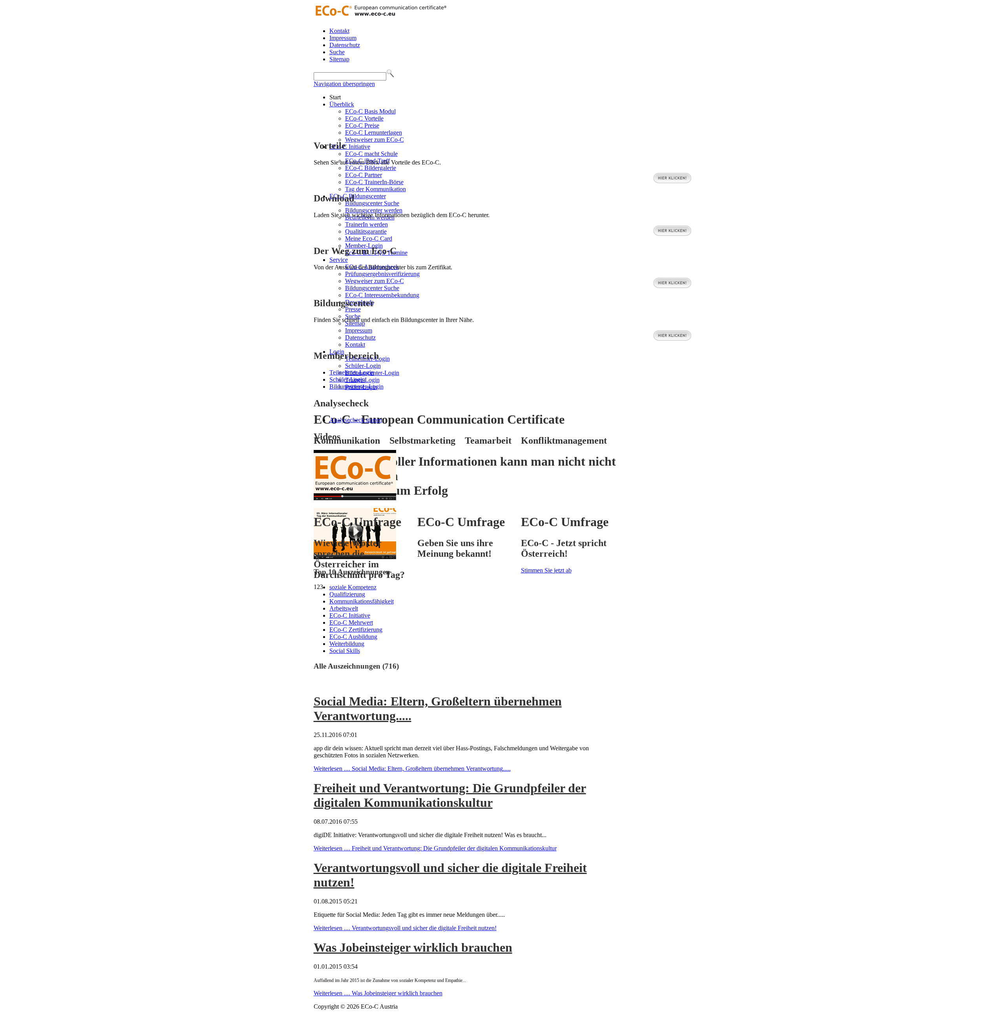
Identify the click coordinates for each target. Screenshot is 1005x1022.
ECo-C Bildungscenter (357, 196)
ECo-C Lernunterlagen (373, 132)
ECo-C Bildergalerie (370, 168)
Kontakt (339, 30)
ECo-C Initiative (349, 146)
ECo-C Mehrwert (351, 622)
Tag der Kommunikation (375, 189)
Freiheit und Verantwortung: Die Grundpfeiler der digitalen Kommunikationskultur (450, 795)
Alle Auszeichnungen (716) (356, 666)
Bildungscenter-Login (356, 386)
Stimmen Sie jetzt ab (546, 570)
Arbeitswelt (343, 608)
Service (338, 259)
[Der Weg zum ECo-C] (672, 286)
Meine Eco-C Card (368, 238)
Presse (353, 309)
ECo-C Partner (363, 175)
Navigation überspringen (344, 83)
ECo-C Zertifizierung (355, 629)
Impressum (342, 38)
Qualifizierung (347, 594)
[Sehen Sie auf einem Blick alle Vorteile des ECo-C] (672, 181)
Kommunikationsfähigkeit (361, 601)
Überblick (341, 104)
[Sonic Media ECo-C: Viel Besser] (355, 498)
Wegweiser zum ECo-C (374, 139)
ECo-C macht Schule (371, 153)
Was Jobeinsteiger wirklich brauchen (413, 947)
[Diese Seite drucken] (317, 682)
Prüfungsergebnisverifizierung (382, 274)
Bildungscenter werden (373, 210)
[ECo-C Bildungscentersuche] (672, 339)
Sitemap (339, 59)
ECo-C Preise (362, 125)
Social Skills (344, 650)
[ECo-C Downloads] (672, 234)
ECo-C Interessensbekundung (382, 295)
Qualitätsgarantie (366, 231)
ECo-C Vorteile (364, 118)
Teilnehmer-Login (351, 372)
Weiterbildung (346, 643)
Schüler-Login (363, 365)
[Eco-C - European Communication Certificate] (380, 17)
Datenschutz (344, 45)
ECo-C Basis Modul (370, 111)
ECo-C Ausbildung (353, 636)
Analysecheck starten (355, 420)
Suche (337, 52)
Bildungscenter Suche (372, 203)
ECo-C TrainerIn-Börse (374, 182)
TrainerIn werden (366, 224)
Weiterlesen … (412, 768)
